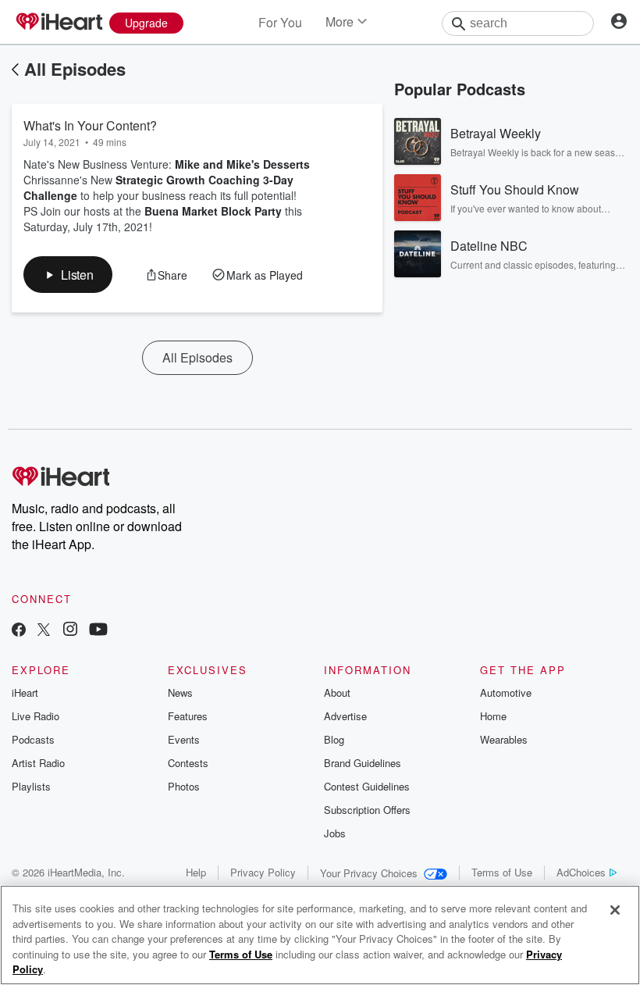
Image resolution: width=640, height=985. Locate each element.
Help (196, 872)
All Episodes (75, 68)
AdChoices (581, 872)
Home (493, 715)
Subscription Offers (367, 809)
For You (280, 22)
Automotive (506, 692)
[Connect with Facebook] (19, 631)
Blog (334, 739)
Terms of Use (501, 872)
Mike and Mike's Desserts (242, 164)
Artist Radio (38, 762)
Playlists (31, 786)
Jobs (335, 833)
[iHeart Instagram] (70, 631)
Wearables (504, 739)
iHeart (25, 692)
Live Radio (35, 715)
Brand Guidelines (362, 762)
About (337, 692)
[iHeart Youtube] (98, 631)
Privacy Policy (263, 872)
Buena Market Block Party (213, 211)
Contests (188, 762)
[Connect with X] (43, 631)
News (180, 692)
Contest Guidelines (367, 786)
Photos (184, 786)
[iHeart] (58, 22)
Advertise (345, 715)
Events (184, 739)
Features (188, 715)
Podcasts (33, 739)
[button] (67, 274)
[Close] (615, 910)
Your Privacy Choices (369, 872)
